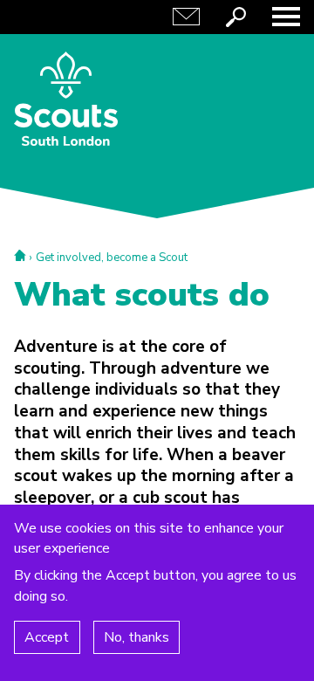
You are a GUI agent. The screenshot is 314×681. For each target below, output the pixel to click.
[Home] (66, 99)
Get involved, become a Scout (112, 257)
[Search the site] (236, 17)
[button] (286, 17)
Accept (46, 637)
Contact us (187, 17)
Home (20, 255)
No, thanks (136, 637)
